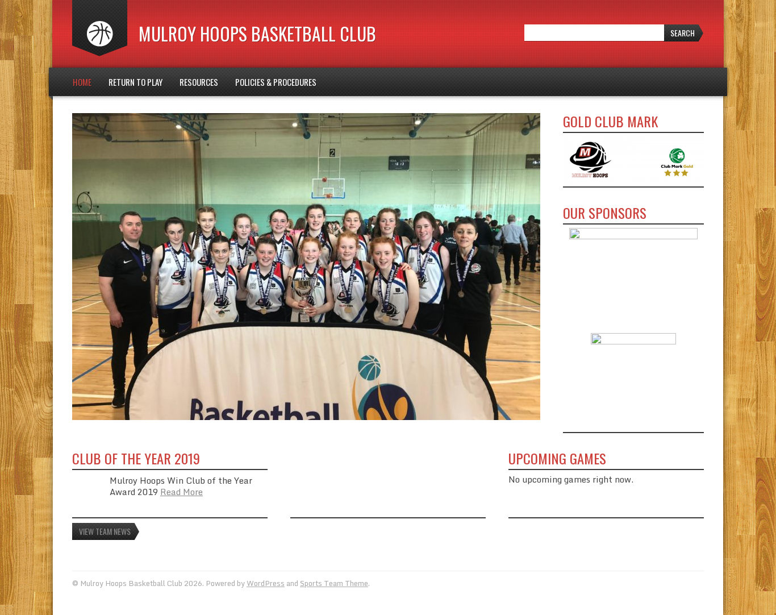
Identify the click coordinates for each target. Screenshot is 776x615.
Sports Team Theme (334, 583)
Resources (199, 82)
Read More (181, 491)
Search (682, 33)
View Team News (105, 531)
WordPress (266, 583)
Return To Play (135, 82)
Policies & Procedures (275, 82)
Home (82, 82)
